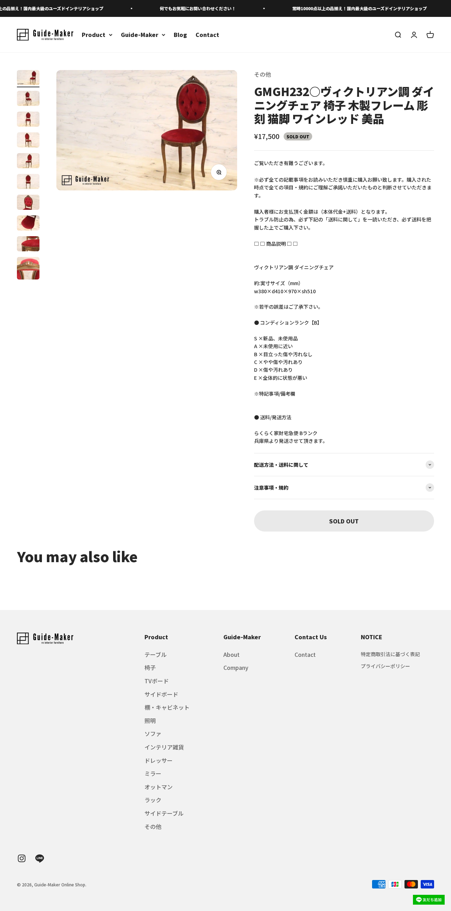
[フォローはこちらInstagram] (21, 858)
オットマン (158, 787)
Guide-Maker (139, 34)
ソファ (152, 733)
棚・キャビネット (167, 707)
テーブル (155, 654)
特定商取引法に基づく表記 (390, 654)
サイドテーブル (164, 813)
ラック (152, 800)
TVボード (156, 681)
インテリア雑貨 (164, 747)
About (231, 654)
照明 (150, 720)
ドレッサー (158, 760)
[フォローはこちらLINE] (39, 858)
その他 (262, 74)
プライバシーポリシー (385, 666)
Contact (207, 34)
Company (235, 667)
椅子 (150, 667)
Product (93, 34)
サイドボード (161, 694)
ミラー (152, 773)
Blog (180, 34)
